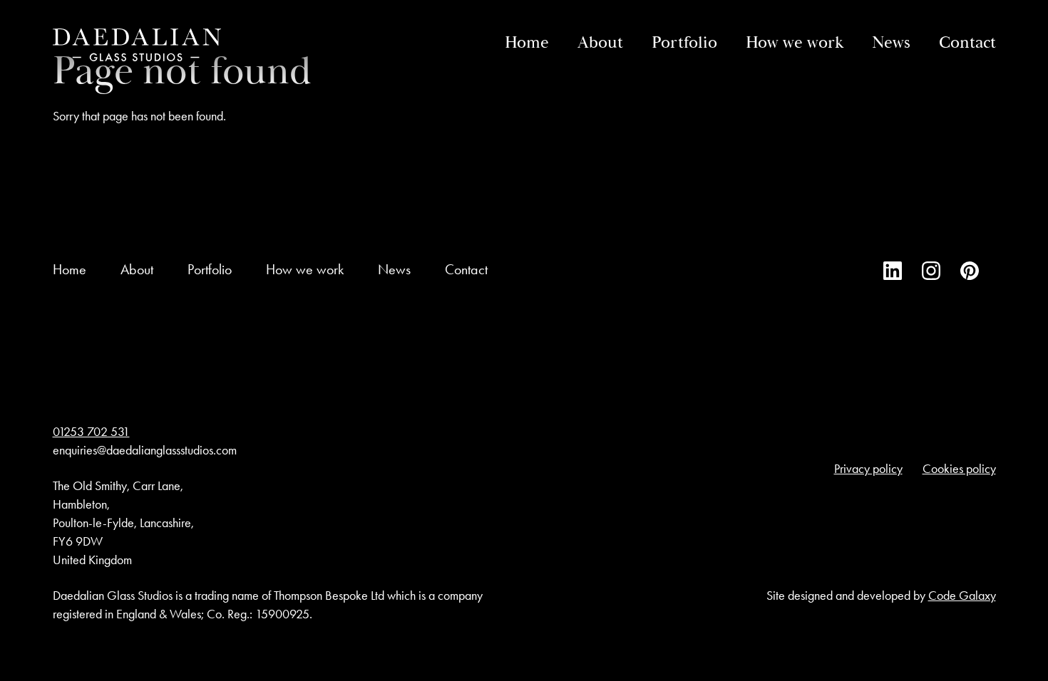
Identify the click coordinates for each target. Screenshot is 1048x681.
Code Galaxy (962, 595)
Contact (967, 42)
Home (527, 42)
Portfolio (684, 42)
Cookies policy (959, 469)
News (891, 42)
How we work (794, 42)
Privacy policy (868, 469)
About (600, 42)
